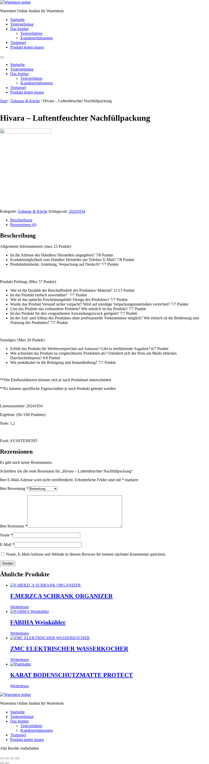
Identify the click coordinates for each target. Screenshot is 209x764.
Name (6, 535)
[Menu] (2, 57)
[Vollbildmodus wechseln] (7, 758)
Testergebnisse (22, 24)
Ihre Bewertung (14, 488)
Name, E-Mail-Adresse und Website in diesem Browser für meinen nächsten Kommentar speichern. (86, 554)
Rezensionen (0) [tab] (23, 224)
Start (3, 101)
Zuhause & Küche (25, 101)
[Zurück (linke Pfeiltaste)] (2, 763)
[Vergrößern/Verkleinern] (2, 758)
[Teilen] (12, 758)
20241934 (77, 211)
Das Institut (19, 29)
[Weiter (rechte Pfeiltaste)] (7, 763)
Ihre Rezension (13, 526)
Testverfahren (31, 33)
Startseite (17, 19)
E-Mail (7, 544)
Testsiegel (18, 42)
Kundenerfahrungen (36, 38)
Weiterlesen (19, 607)
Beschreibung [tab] (21, 220)
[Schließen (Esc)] (17, 758)
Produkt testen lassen (27, 47)
